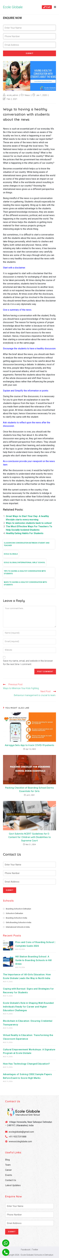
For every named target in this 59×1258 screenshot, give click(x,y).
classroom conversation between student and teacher (26, 544)
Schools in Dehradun (14, 913)
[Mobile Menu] (54, 7)
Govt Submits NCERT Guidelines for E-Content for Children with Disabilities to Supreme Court (29, 837)
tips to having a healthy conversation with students (25, 572)
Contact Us (10, 1180)
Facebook (25, 1249)
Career (8, 1170)
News (27, 95)
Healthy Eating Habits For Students (24, 533)
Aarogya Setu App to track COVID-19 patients (29, 745)
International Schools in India (18, 927)
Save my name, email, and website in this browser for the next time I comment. (28, 662)
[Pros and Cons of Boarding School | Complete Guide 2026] (8, 945)
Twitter (35, 1249)
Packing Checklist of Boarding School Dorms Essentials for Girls (29, 789)
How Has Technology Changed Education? (26, 1063)
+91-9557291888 (17, 1136)
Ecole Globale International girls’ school (24, 563)
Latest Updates (13, 1185)
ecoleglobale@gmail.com (21, 1131)
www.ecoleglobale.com (20, 1141)
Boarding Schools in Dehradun (18, 909)
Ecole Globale (13, 7)
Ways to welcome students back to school (29, 523)
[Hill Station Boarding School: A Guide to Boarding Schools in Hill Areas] (8, 962)
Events (8, 1175)
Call (48, 7)
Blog (7, 1159)
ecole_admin (12, 95)
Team (8, 1164)
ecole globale (11, 554)
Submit (29, 53)
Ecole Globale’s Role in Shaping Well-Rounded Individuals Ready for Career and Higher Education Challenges (28, 1007)
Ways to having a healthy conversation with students (25, 583)
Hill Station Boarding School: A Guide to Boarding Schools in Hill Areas (33, 960)
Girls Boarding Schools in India (18, 922)
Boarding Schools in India (16, 918)
